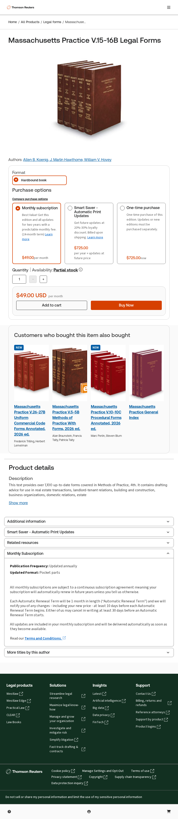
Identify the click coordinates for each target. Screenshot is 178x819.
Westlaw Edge (16, 701)
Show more (18, 503)
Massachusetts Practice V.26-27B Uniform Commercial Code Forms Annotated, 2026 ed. (29, 420)
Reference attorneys (150, 712)
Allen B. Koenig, (36, 160)
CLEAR (10, 715)
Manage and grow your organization (62, 719)
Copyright (96, 777)
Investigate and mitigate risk (60, 730)
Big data (98, 708)
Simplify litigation (61, 740)
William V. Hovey (97, 160)
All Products (30, 22)
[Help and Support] (9, 811)
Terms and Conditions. (43, 638)
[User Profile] (89, 811)
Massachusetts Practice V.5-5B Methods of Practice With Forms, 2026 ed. (66, 417)
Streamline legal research (61, 696)
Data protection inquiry (67, 783)
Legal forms (52, 22)
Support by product (149, 719)
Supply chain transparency (133, 777)
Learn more (95, 237)
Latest (97, 694)
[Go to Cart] (168, 811)
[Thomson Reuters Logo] (21, 7)
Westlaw (12, 694)
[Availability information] (81, 269)
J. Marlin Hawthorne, (67, 160)
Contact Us (143, 694)
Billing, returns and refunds (149, 703)
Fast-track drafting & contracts (64, 749)
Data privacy (101, 715)
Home (12, 22)
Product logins (146, 727)
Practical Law (15, 708)
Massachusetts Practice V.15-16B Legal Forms (75, 22)
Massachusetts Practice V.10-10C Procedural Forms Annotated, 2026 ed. (106, 417)
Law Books (13, 722)
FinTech (98, 722)
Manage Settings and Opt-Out (103, 771)
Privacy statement (64, 777)
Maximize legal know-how (64, 707)
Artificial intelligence (107, 701)
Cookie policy (60, 771)
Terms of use (140, 771)
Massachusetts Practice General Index (143, 412)
